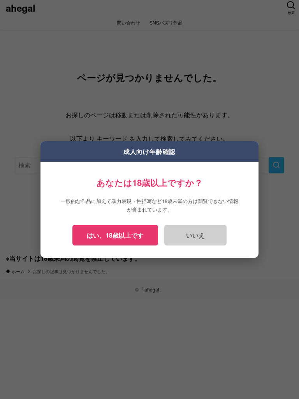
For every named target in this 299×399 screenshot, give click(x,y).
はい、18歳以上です (115, 235)
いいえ (195, 235)
